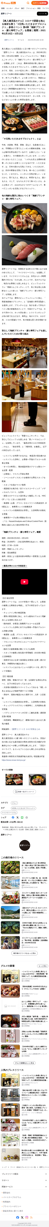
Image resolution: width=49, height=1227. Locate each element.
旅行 (22, 8)
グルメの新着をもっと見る (24, 1063)
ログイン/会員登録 (39, 3)
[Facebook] (13, 817)
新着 (3, 8)
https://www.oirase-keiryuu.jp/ (13, 760)
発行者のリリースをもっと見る (24, 953)
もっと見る (43, 966)
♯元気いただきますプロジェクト (23, 808)
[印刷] (27, 817)
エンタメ (9, 8)
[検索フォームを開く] (28, 3)
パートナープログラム (11, 1197)
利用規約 (6, 1202)
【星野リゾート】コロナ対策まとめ (25, 729)
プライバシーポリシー (11, 1206)
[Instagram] (26, 1217)
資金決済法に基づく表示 (12, 1211)
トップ (4, 1167)
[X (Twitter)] (17, 817)
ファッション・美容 (33, 8)
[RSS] (31, 1217)
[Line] (22, 817)
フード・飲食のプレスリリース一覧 (23, 1167)
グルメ (17, 8)
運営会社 (6, 1193)
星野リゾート (9, 40)
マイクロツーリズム (9, 812)
